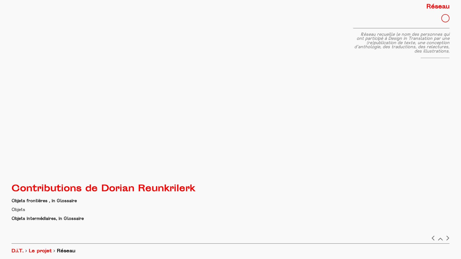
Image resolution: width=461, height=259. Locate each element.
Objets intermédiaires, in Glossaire (48, 219)
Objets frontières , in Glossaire (44, 201)
